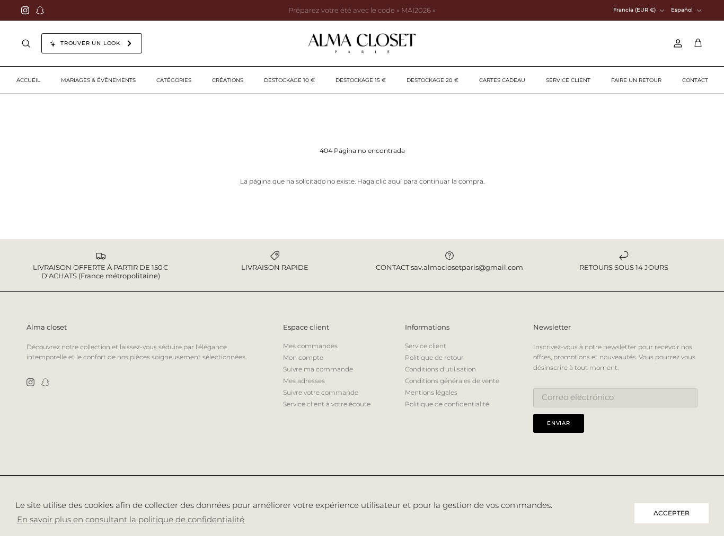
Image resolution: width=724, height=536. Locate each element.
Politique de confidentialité (447, 404)
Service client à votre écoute (326, 404)
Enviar (558, 423)
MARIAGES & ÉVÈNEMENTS (98, 80)
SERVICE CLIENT (568, 80)
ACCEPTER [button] (672, 513)
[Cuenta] (676, 43)
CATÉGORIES (173, 80)
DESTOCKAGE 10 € (289, 80)
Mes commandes (310, 346)
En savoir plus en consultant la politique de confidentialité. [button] (131, 519)
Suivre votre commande (320, 392)
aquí (395, 181)
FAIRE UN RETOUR (636, 80)
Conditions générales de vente (452, 381)
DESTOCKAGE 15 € (360, 80)
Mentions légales (431, 392)
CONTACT (695, 80)
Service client (425, 346)
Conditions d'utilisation (440, 369)
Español (682, 9)
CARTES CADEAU (502, 80)
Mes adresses (304, 381)
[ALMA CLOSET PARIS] (362, 43)
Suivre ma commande (318, 369)
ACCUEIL (28, 80)
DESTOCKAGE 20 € (432, 80)
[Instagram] (25, 10)
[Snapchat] (40, 10)
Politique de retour (434, 357)
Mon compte (303, 357)
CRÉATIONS (227, 80)
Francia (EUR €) (634, 9)
